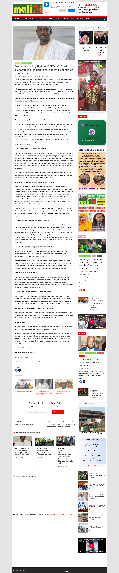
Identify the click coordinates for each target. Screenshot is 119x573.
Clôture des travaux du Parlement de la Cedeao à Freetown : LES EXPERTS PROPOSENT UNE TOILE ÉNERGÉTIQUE (60, 424)
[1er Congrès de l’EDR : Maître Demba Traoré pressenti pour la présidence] (22, 437)
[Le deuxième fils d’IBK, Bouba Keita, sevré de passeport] (92, 343)
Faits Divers (80, 18)
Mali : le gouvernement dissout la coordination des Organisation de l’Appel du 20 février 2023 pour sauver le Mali (65, 455)
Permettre (71, 11)
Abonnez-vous (58, 412)
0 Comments (46, 76)
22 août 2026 (93, 488)
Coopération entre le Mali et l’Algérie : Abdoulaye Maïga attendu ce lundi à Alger (96, 495)
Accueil (17, 18)
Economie (49, 18)
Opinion (94, 255)
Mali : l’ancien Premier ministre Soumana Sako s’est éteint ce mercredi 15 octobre (63, 391)
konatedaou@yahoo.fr (29, 76)
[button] (36, 19)
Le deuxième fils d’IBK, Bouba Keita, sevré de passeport (89, 362)
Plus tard (62, 11)
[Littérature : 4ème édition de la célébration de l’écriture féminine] (24, 384)
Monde (66, 18)
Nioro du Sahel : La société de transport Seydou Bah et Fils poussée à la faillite (44, 451)
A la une (24, 18)
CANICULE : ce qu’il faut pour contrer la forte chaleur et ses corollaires (28, 423)
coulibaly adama (92, 277)
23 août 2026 (93, 477)
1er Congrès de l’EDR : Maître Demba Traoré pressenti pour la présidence (23, 451)
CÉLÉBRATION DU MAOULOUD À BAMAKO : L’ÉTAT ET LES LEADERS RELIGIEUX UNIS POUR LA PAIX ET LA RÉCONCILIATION (96, 303)
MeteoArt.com (94, 465)
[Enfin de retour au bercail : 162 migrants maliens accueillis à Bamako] (83, 528)
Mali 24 (24, 570)
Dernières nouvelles (26, 62)
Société (57, 18)
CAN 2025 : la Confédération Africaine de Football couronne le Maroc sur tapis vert (96, 392)
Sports (88, 18)
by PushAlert (47, 12)
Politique (32, 18)
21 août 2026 (93, 519)
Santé (72, 18)
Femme (42, 18)
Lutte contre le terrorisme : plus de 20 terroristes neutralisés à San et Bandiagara (96, 516)
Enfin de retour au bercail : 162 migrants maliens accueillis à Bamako (96, 527)
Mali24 (89, 368)
